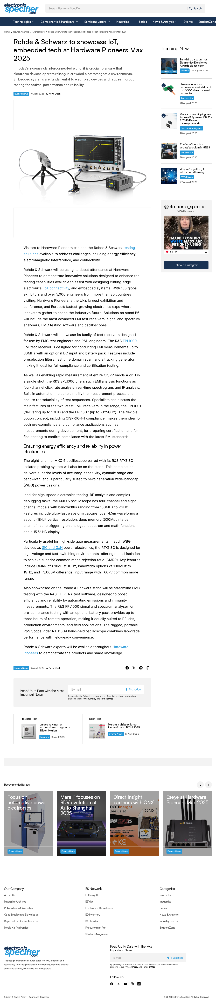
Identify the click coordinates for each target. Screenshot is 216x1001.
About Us (9, 895)
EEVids (89, 901)
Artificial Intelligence (191, 128)
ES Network (93, 888)
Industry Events (169, 921)
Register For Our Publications (21, 921)
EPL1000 (130, 341)
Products (165, 895)
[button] (6, 21)
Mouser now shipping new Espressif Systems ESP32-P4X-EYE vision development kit (196, 119)
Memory (44, 736)
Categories (167, 888)
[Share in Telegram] (140, 668)
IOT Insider (91, 921)
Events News (38, 31)
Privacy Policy (89, 698)
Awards (185, 70)
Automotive (187, 98)
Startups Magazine (96, 934)
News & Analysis (21, 31)
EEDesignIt (91, 895)
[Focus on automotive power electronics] (28, 823)
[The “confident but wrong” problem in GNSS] (169, 151)
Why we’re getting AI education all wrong (192, 171)
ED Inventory (92, 914)
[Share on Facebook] (127, 668)
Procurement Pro (95, 927)
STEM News (187, 177)
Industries (165, 901)
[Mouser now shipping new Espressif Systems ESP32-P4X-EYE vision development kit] (169, 121)
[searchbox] (116, 8)
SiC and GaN (52, 548)
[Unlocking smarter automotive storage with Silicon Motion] (48, 729)
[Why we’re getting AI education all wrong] (169, 176)
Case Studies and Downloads (21, 914)
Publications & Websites (18, 908)
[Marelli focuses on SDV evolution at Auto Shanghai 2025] (81, 823)
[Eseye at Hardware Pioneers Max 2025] (187, 823)
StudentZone (167, 927)
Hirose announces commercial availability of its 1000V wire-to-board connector (195, 89)
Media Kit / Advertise (16, 927)
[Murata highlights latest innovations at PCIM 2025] (116, 729)
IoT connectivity (56, 288)
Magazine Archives (15, 901)
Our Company (14, 888)
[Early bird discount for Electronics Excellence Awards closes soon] (169, 66)
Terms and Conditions (39, 997)
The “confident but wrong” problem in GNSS (195, 146)
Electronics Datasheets (99, 908)
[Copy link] (147, 668)
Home (7, 31)
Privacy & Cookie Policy (15, 997)
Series (163, 908)
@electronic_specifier (185, 206)
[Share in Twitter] (134, 668)
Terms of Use (107, 698)
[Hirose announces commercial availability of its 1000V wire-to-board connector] (169, 91)
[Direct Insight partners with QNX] (134, 823)
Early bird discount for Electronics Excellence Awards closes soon (193, 62)
